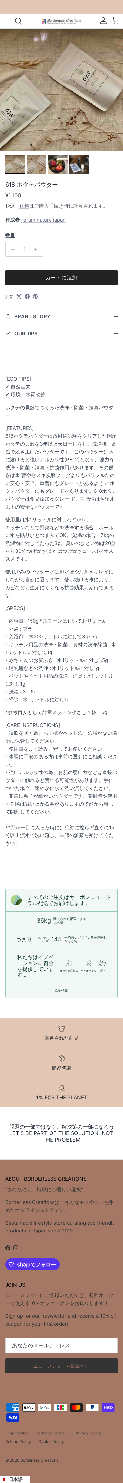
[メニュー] (7, 21)
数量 (10, 235)
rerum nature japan (43, 220)
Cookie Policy (51, 1441)
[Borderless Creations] (61, 21)
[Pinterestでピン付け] (35, 296)
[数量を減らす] (11, 249)
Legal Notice (17, 1433)
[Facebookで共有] (27, 296)
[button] (15, 1479)
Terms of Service (51, 1433)
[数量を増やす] (37, 249)
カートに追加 (61, 277)
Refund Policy (18, 1441)
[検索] (21, 21)
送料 (24, 206)
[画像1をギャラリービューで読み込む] (61, 90)
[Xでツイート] (18, 296)
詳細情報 (61, 990)
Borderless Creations (39, 1460)
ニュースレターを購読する (61, 1366)
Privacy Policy (87, 1433)
